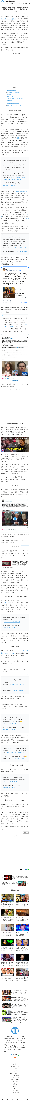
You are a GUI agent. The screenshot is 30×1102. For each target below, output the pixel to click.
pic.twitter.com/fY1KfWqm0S (11, 622)
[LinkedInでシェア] (25, 535)
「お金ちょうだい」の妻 (13, 103)
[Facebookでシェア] (24, 869)
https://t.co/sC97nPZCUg (18, 177)
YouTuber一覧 (14, 1047)
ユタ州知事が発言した (22, 191)
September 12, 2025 (21, 251)
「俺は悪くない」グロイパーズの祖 (15, 98)
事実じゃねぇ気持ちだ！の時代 (14, 105)
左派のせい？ (10, 94)
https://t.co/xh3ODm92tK (16, 684)
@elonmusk (11, 748)
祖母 (18, 138)
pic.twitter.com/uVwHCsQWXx (12, 179)
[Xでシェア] (21, 869)
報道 (27, 218)
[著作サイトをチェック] (12, 1055)
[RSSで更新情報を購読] (15, 1058)
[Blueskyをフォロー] (16, 1055)
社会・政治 (26, 832)
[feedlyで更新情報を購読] (18, 1055)
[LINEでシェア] (28, 869)
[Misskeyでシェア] (9, 535)
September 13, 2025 (9, 185)
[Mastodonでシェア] (5, 535)
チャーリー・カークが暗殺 (8, 19)
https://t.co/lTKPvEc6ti (9, 724)
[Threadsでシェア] (14, 535)
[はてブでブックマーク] (26, 869)
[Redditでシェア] (16, 535)
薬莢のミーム (15, 200)
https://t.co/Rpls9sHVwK (19, 248)
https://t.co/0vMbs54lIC (10, 782)
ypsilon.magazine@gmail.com (12, 1046)
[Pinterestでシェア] (23, 535)
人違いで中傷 (10, 96)
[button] (27, 535)
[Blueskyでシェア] (22, 869)
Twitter (12, 1038)
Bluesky (17, 1038)
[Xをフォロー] (14, 1055)
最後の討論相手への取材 (13, 92)
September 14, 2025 (19, 690)
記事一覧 (6, 1047)
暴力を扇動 (9, 100)
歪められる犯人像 (11, 90)
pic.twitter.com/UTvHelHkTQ (15, 752)
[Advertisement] (15, 69)
